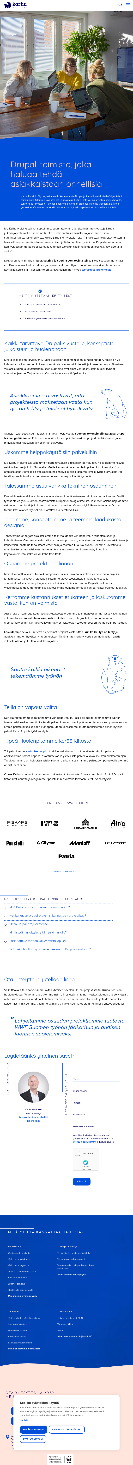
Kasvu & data (64, 1311)
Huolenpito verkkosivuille (20, 1289)
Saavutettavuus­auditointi (20, 1342)
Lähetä (81, 1181)
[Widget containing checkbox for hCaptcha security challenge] (85, 1159)
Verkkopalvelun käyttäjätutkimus (24, 1318)
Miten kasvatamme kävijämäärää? (74, 1336)
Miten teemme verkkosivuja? (22, 1295)
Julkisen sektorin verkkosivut (22, 1271)
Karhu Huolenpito (37, 751)
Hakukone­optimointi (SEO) (70, 1318)
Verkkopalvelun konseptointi (71, 1259)
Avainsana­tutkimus (17, 1336)
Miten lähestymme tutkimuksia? (24, 1348)
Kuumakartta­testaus (17, 1324)
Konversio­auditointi (17, 1330)
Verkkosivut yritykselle (19, 1259)
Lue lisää (24, 1420)
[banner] (15, 5)
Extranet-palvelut (16, 1283)
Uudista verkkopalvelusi (19, 1252)
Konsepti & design (67, 1246)
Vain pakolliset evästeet (66, 1430)
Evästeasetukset (33, 1439)
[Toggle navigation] (128, 5)
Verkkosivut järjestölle (18, 1265)
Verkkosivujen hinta (17, 1277)
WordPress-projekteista (97, 270)
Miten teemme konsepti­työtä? (72, 1274)
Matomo (61, 1330)
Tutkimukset (15, 1311)
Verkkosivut (14, 1246)
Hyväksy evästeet (33, 1430)
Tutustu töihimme (65, 872)
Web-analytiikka (65, 1324)
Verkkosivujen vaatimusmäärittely (73, 1252)
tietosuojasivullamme (85, 1141)
